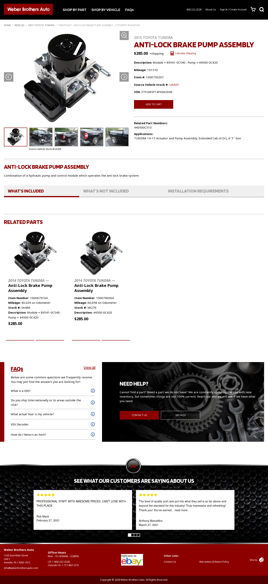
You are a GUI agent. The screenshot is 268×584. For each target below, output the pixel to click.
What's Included (26, 191)
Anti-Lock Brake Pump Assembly (30, 285)
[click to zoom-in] (66, 78)
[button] (124, 77)
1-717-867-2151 (70, 565)
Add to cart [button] (20, 336)
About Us (210, 9)
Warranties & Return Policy (214, 561)
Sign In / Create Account (233, 9)
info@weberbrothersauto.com (21, 568)
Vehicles (19, 25)
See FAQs (180, 415)
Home (7, 25)
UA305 (174, 85)
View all (90, 367)
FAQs (129, 9)
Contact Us (139, 415)
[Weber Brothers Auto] (28, 10)
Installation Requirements (198, 191)
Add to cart (154, 104)
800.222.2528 (194, 9)
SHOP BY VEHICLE (105, 9)
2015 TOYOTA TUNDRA (41, 25)
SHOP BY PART (75, 9)
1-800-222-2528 (61, 561)
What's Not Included (106, 191)
